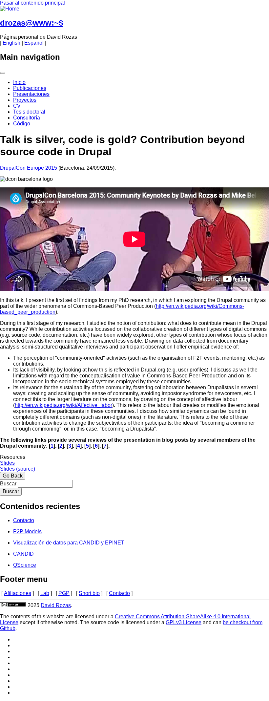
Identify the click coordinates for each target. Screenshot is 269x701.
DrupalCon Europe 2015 (28, 168)
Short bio (89, 593)
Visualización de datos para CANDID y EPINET (68, 542)
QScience (24, 565)
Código (21, 123)
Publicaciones (29, 88)
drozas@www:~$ (31, 22)
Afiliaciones (17, 593)
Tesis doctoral (29, 112)
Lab (44, 593)
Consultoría (26, 117)
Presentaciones (31, 94)
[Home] (9, 8)
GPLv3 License (183, 622)
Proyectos (24, 100)
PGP (64, 593)
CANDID (23, 554)
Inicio (19, 82)
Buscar (8, 483)
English (11, 43)
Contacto (23, 520)
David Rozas (56, 605)
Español (34, 43)
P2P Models (27, 531)
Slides (7, 463)
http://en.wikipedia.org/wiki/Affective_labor (63, 405)
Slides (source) (17, 469)
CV (17, 106)
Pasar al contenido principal (32, 3)
